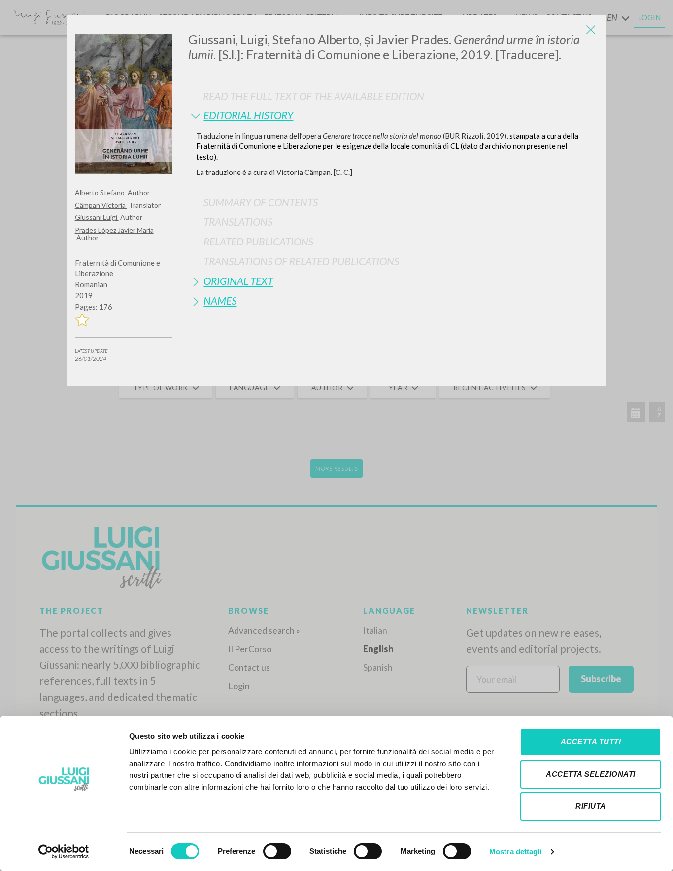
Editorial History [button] (248, 115)
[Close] (591, 29)
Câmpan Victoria (101, 205)
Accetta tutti (591, 741)
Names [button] (219, 300)
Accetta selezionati (591, 774)
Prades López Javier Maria (114, 230)
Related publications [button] (258, 241)
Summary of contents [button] (260, 202)
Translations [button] (237, 221)
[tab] (393, 115)
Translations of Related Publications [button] (301, 261)
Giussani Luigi (97, 217)
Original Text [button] (238, 280)
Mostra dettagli (515, 851)
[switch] (277, 851)
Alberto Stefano (100, 192)
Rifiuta (590, 806)
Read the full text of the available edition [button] (313, 96)
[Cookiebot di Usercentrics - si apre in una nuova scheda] (64, 851)
